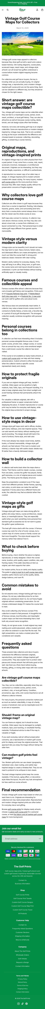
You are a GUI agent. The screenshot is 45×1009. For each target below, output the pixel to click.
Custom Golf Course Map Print (23, 906)
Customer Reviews (22, 932)
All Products (22, 913)
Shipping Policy (23, 989)
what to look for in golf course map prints (27, 572)
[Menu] (2, 10)
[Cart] (42, 9)
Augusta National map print (16, 294)
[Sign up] (39, 838)
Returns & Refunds (22, 940)
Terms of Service (22, 985)
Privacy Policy (22, 979)
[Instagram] (18, 1003)
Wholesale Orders (22, 955)
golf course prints (8, 182)
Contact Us (23, 880)
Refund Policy (22, 982)
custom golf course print (11, 358)
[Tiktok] (22, 1003)
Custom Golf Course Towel (22, 910)
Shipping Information (22, 936)
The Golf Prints (22, 866)
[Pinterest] (26, 1003)
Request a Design (22, 962)
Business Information (22, 884)
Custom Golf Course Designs (22, 902)
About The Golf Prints (22, 951)
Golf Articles (22, 959)
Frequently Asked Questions (22, 928)
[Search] (7, 9)
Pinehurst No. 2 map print (31, 296)
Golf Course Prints (22, 895)
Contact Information (22, 966)
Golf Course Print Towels (23, 898)
